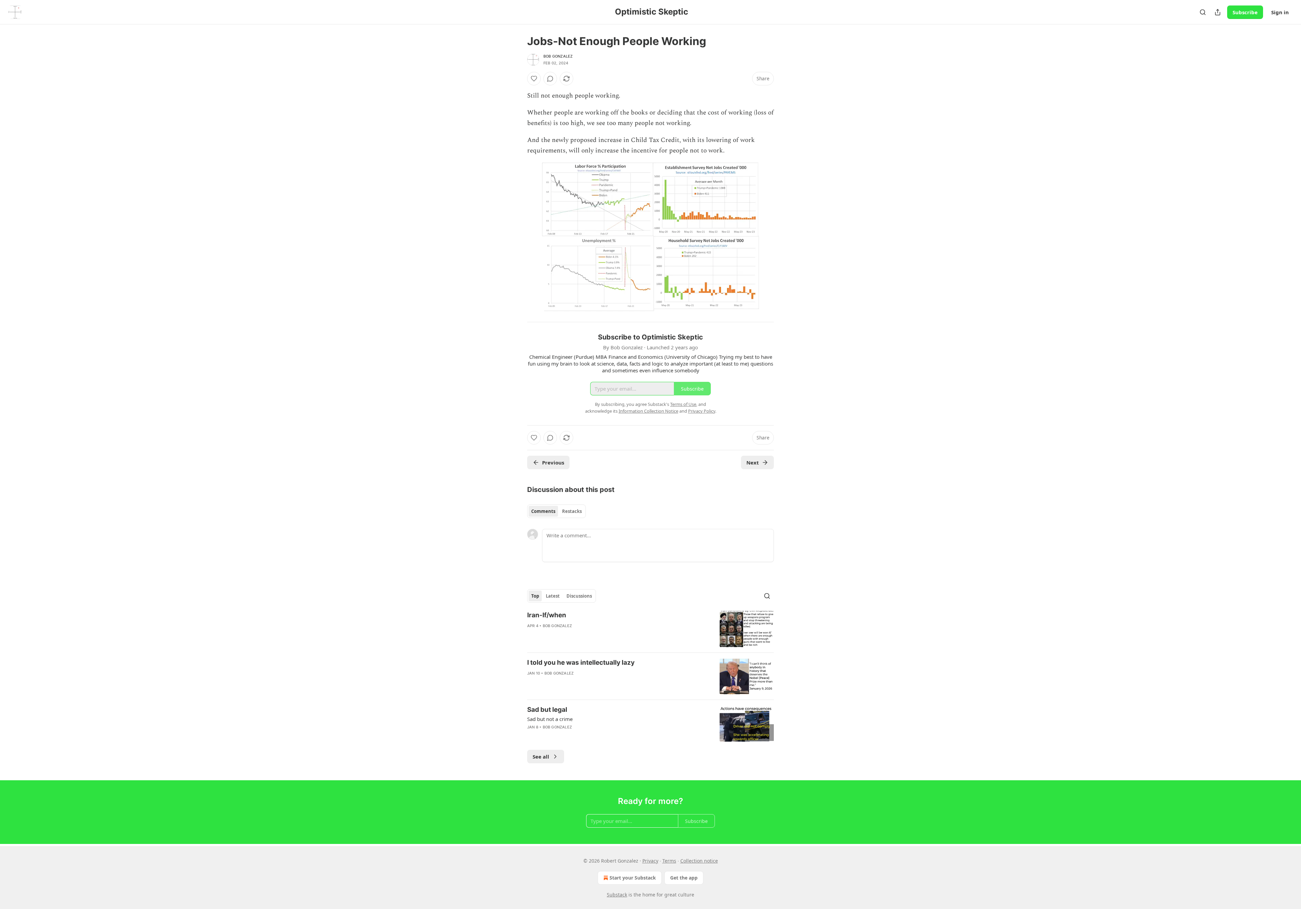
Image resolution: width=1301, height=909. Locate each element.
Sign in (1280, 12)
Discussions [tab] (579, 596)
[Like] (534, 78)
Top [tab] (535, 596)
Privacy (650, 861)
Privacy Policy (701, 411)
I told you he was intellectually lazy (581, 662)
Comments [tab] (543, 511)
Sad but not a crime (550, 719)
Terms (669, 861)
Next (752, 462)
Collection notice (699, 861)
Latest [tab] (553, 596)
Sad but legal (547, 710)
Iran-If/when (546, 615)
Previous (553, 462)
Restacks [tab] (572, 511)
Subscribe (1245, 12)
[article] (650, 629)
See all (541, 756)
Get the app (684, 877)
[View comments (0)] (550, 78)
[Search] (1203, 12)
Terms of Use (683, 404)
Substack (617, 894)
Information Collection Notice (648, 411)
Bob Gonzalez (558, 56)
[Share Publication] (1217, 12)
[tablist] (556, 511)
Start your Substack (633, 877)
